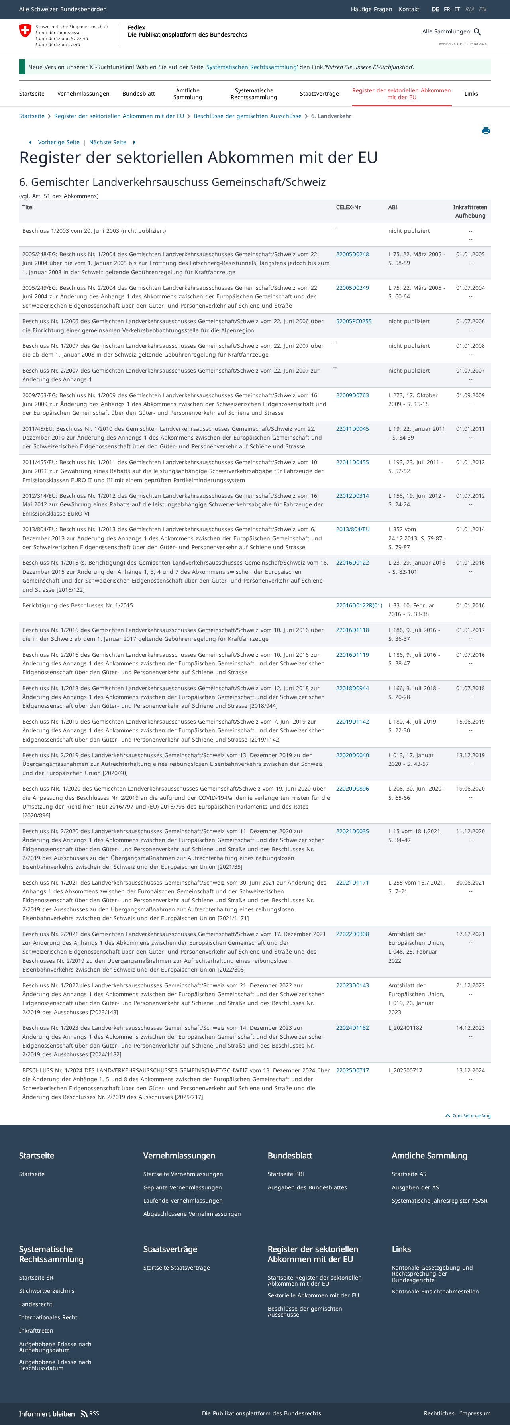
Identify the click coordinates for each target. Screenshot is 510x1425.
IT (457, 9)
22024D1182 (352, 1027)
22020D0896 (352, 788)
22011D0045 (352, 428)
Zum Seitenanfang (467, 1116)
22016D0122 (352, 562)
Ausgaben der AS (415, 1187)
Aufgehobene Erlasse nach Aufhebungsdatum (55, 1346)
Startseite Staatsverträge (176, 1267)
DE (435, 9)
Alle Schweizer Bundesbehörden (63, 9)
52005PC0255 (354, 321)
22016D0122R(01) (359, 605)
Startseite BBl (286, 1173)
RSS (89, 1414)
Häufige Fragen (371, 9)
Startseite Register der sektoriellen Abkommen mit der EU (315, 1280)
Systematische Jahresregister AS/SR (440, 1200)
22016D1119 (352, 654)
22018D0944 (352, 688)
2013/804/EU (353, 529)
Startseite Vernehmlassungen (183, 1173)
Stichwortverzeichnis (47, 1290)
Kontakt (409, 9)
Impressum (475, 1413)
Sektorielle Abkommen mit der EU (313, 1295)
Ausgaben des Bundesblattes (307, 1187)
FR (447, 9)
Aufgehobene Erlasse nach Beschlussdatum (55, 1364)
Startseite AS (409, 1173)
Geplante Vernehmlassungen (182, 1187)
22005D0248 (352, 254)
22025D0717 (352, 1070)
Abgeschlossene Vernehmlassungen (192, 1213)
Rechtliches (439, 1413)
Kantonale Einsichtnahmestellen (435, 1291)
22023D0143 (352, 985)
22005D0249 (352, 287)
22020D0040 (352, 755)
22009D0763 (352, 395)
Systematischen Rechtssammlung (251, 67)
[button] (83, 93)
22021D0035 (352, 831)
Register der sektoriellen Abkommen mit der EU (119, 116)
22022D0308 (352, 934)
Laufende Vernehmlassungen (183, 1200)
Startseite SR (36, 1277)
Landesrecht (35, 1303)
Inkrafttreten (36, 1330)
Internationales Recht (48, 1316)
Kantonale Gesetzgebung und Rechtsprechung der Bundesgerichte (432, 1273)
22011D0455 (352, 462)
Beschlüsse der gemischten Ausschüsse (248, 116)
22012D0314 (352, 495)
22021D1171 (352, 882)
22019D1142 (352, 721)
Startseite (32, 116)
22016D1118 (352, 630)
